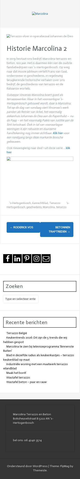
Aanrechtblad (40, 203)
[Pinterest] (26, 258)
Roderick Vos (21, 227)
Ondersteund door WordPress (27, 466)
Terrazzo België (16, 333)
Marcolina (49, 207)
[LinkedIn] (17, 258)
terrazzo (61, 207)
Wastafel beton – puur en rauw (26, 382)
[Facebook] (7, 258)
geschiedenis (34, 207)
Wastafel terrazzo (18, 377)
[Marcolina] (40, 14)
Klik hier (58, 133)
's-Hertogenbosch (20, 203)
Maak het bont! (16, 373)
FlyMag (64, 466)
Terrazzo (54, 203)
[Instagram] (36, 258)
